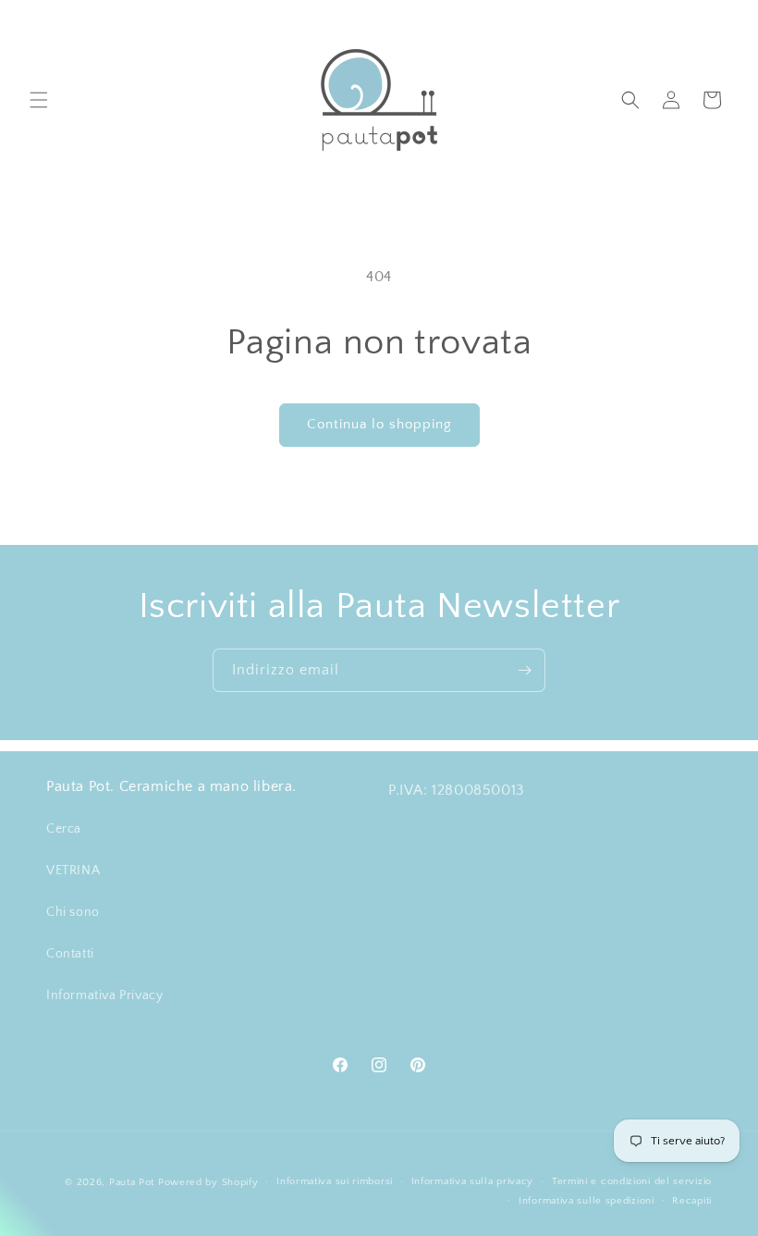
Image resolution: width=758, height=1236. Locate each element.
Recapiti (692, 1200)
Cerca (63, 829)
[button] (38, 100)
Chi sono (73, 912)
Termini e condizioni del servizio (632, 1181)
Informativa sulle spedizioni (586, 1200)
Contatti (70, 953)
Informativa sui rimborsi (334, 1181)
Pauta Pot (131, 1182)
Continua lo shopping (379, 424)
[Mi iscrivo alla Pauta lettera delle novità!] (524, 670)
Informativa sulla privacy (472, 1181)
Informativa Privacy (104, 995)
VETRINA (73, 870)
